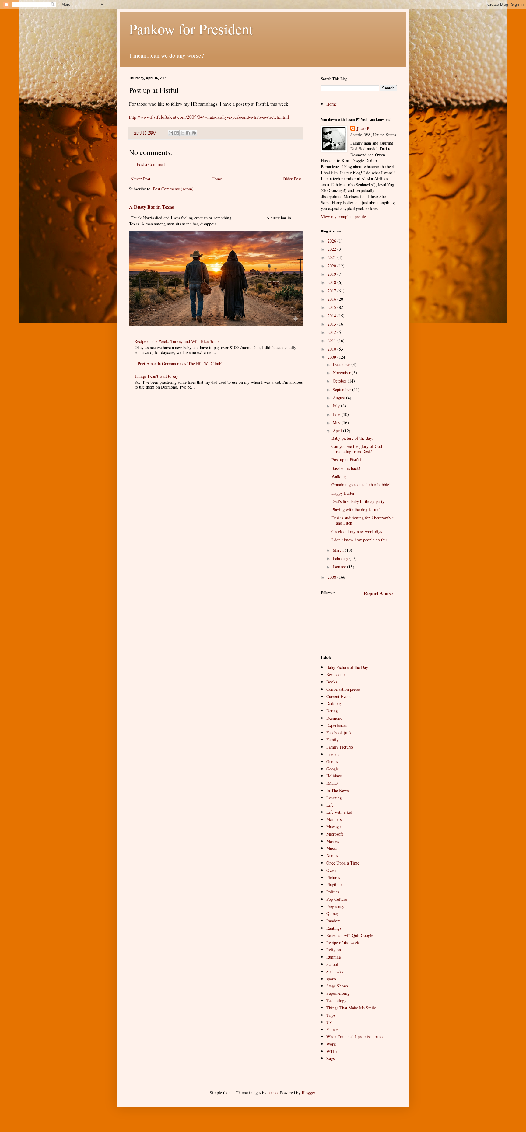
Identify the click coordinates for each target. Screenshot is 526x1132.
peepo (273, 1092)
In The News (337, 790)
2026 (332, 241)
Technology (336, 1000)
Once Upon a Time (342, 863)
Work (331, 1044)
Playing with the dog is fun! (355, 509)
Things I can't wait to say (156, 376)
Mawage (333, 827)
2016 (332, 299)
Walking (338, 476)
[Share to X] (182, 133)
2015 (332, 307)
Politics (332, 892)
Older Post (292, 179)
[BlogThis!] (177, 133)
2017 (332, 291)
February (341, 558)
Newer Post (140, 179)
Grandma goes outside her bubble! (361, 484)
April (338, 431)
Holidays (334, 776)
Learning (334, 798)
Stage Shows (337, 986)
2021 (332, 257)
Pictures (333, 877)
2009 (332, 357)
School (332, 964)
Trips (330, 1015)
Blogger (308, 1092)
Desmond (334, 718)
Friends (332, 754)
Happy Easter (343, 493)
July (337, 406)
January (340, 567)
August (339, 397)
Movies (332, 841)
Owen (331, 870)
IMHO (332, 783)
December (342, 364)
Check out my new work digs (356, 531)
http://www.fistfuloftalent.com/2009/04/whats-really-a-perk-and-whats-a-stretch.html (209, 117)
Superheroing (337, 993)
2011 (332, 340)
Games (332, 761)
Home (217, 179)
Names (332, 855)
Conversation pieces (343, 689)
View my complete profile (343, 216)
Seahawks (334, 971)
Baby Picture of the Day (347, 667)
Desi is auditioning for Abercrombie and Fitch (362, 520)
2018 (332, 282)
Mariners (334, 819)
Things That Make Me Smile (351, 1008)
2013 (332, 324)
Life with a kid (339, 812)
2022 (332, 249)
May (337, 422)
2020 (332, 266)
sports (331, 979)
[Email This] (171, 133)
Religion (333, 949)
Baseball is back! (345, 468)
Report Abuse (378, 593)
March (339, 550)
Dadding (333, 703)
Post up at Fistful (346, 460)
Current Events (339, 696)
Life (330, 805)
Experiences (336, 725)
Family (332, 739)
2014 (332, 316)
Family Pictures (339, 747)
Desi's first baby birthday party (357, 501)
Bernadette (335, 674)
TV (329, 1022)
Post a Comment (151, 164)
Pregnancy (335, 906)
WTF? (331, 1051)
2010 (332, 349)
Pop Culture (336, 899)
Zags (330, 1058)
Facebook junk (339, 732)
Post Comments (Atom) (173, 189)
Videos (332, 1029)
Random (333, 921)
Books (331, 682)
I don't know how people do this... (361, 540)
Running (333, 957)
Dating (332, 711)
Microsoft (334, 834)
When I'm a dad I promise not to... (356, 1036)
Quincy (332, 913)
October (340, 381)
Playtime (334, 884)
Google (332, 769)
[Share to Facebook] (188, 133)
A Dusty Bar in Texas (151, 207)
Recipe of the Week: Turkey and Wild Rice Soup (177, 341)
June (337, 414)
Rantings (333, 928)
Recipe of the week (342, 942)
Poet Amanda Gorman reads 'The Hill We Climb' (180, 363)
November (342, 373)
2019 (332, 274)
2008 (332, 577)
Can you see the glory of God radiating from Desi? (356, 448)
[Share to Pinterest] (194, 133)
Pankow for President (191, 28)
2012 (332, 332)
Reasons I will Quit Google (349, 935)
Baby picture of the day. (352, 438)
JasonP (363, 129)
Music (331, 848)
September (342, 389)
